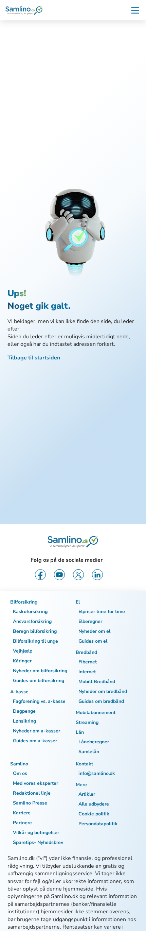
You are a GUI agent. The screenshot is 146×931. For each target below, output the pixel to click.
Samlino (19, 764)
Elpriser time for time (101, 611)
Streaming (87, 722)
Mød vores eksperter (35, 783)
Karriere (22, 813)
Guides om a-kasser (35, 741)
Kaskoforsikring (30, 611)
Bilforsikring (23, 602)
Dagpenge (24, 711)
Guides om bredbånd (101, 701)
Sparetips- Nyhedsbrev (38, 842)
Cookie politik (93, 814)
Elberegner (90, 621)
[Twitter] (78, 574)
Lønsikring (24, 721)
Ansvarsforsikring (32, 621)
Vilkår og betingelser (36, 832)
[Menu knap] (135, 10)
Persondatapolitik (97, 823)
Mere (81, 784)
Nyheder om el (94, 631)
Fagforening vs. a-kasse (39, 701)
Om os (20, 773)
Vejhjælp (22, 651)
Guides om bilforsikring (38, 680)
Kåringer (22, 661)
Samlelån (88, 751)
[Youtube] (59, 574)
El (78, 602)
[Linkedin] (97, 574)
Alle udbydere (93, 804)
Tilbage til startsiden (33, 357)
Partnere (22, 822)
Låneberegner (93, 742)
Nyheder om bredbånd (102, 691)
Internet (87, 671)
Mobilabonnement (95, 712)
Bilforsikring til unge (35, 641)
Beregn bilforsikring (35, 631)
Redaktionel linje (32, 793)
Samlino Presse (30, 803)
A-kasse (19, 692)
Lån (80, 732)
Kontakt (84, 764)
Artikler (86, 794)
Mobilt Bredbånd (96, 681)
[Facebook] (40, 574)
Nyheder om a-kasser (36, 731)
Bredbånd (86, 652)
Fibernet (87, 662)
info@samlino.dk (96, 773)
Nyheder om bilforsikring (40, 670)
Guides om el (92, 641)
